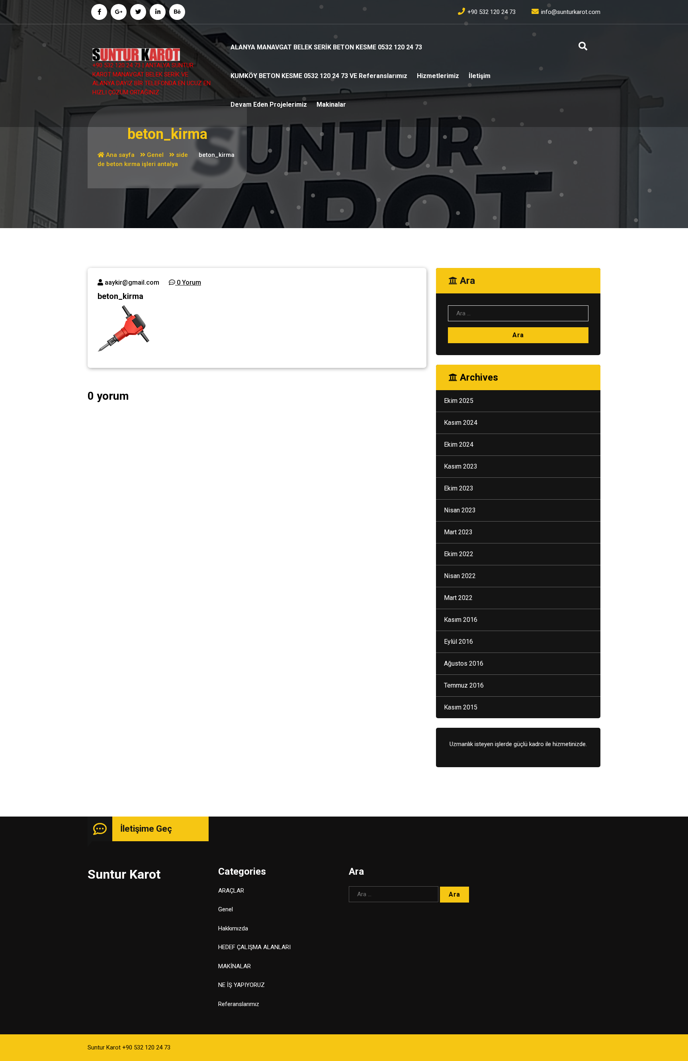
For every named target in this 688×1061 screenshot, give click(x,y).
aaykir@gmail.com (131, 282)
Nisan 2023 (460, 510)
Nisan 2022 (460, 576)
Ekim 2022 (458, 554)
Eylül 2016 (458, 641)
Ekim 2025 (458, 400)
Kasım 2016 (460, 619)
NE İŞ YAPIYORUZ (241, 985)
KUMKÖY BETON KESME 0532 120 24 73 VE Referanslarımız (319, 76)
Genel (155, 154)
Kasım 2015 (460, 707)
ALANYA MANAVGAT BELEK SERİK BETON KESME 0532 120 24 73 (326, 47)
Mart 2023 (458, 532)
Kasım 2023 (460, 466)
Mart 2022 (458, 598)
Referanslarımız (238, 1004)
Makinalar (331, 104)
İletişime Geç (146, 829)
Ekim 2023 (458, 488)
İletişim (480, 76)
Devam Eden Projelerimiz (269, 104)
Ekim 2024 (458, 444)
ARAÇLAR (231, 890)
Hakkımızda (233, 928)
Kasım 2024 (460, 422)
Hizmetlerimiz (438, 76)
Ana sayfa (119, 154)
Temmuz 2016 (464, 685)
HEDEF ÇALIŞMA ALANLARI (254, 947)
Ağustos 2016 (463, 663)
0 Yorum (188, 282)
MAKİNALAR (234, 966)
